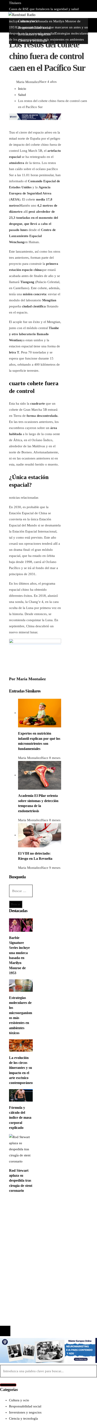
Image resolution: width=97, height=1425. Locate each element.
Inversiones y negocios (34, 1222)
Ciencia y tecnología (32, 1210)
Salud (13, 35)
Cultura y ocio (28, 1216)
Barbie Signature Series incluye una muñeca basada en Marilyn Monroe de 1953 (48, 21)
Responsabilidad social (34, 1228)
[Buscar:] (21, 891)
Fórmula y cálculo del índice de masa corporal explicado (20, 1118)
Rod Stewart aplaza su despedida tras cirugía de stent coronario (20, 1181)
